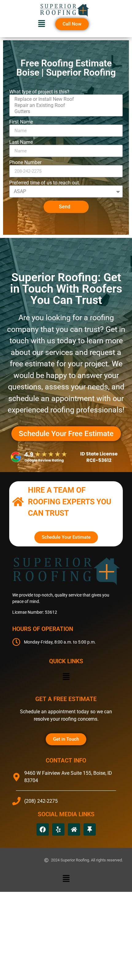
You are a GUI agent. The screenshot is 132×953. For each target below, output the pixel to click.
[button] (41, 24)
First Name (21, 122)
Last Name (21, 142)
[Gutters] (65, 111)
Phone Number (25, 162)
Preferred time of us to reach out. (44, 182)
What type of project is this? (39, 91)
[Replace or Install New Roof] (65, 99)
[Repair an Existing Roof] (65, 105)
